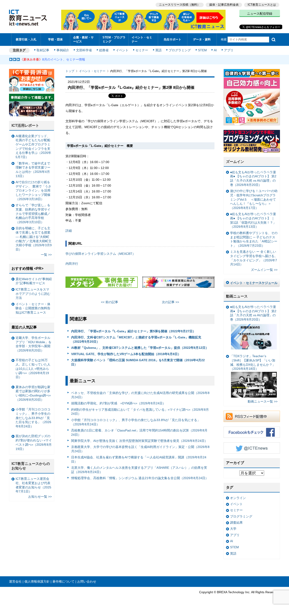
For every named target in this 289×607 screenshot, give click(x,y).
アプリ (228, 50)
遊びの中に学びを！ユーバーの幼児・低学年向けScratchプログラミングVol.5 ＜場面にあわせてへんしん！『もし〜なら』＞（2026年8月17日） (253, 199)
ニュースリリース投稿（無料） (179, 4)
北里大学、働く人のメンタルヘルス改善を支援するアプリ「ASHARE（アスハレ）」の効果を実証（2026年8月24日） (139, 470)
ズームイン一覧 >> (264, 270)
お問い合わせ (86, 581)
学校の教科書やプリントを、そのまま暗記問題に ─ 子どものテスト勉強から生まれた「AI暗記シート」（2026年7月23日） (253, 239)
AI (215, 50)
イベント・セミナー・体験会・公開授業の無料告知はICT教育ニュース (33, 308)
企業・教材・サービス (83, 39)
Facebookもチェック (252, 432)
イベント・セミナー (142, 39)
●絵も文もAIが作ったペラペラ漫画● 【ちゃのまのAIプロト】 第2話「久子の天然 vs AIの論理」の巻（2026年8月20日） (253, 178)
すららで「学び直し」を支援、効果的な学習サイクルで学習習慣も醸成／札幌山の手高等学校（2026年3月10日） (33, 213)
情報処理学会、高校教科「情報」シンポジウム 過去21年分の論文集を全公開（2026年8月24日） (139, 478)
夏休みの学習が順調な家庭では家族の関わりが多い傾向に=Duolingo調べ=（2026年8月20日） (33, 393)
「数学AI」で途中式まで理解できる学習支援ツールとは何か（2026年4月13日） (33, 170)
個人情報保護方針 (37, 581)
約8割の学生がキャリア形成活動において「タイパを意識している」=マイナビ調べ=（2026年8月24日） (140, 412)
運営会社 (15, 581)
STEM (202, 50)
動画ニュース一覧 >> (262, 401)
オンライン (238, 498)
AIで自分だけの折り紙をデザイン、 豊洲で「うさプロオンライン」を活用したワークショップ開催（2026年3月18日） (33, 190)
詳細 (68, 230)
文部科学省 (84, 50)
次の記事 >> (170, 302)
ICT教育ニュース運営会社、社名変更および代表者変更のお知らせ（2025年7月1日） (33, 485)
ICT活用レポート (25, 125)
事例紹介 (62, 50)
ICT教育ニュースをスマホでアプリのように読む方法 (33, 294)
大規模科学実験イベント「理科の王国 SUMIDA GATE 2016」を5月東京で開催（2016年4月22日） (138, 362)
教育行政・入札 (26, 39)
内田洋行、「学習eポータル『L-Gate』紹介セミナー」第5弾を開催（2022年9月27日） (133, 331)
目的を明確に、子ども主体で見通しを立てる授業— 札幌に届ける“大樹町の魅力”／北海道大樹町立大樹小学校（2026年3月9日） (34, 238)
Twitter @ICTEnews (252, 448)
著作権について (63, 581)
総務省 (104, 50)
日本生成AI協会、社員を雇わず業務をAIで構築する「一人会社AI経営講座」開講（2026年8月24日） (138, 459)
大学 (233, 528)
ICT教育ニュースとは (262, 4)
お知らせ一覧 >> (40, 496)
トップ (69, 71)
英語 (158, 50)
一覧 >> (46, 254)
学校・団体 (55, 39)
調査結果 (236, 522)
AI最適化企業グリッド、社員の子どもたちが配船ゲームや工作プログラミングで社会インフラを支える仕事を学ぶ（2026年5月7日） (33, 146)
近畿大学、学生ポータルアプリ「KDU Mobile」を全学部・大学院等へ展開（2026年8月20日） (33, 344)
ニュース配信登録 (259, 13)
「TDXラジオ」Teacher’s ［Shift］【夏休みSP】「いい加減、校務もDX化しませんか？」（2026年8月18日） (252, 362)
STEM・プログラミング (114, 39)
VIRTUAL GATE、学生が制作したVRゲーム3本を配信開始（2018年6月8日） (126, 354)
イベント (122, 50)
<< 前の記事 (109, 302)
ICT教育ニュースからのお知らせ (31, 466)
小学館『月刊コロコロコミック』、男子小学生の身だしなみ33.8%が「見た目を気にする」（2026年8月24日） (135, 422)
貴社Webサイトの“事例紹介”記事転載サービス (34, 281)
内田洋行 (71, 263)
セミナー (141, 50)
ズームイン (235, 162)
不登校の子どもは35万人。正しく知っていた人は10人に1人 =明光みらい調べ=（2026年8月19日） (33, 368)
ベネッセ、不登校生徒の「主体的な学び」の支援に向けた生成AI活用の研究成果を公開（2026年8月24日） (140, 395)
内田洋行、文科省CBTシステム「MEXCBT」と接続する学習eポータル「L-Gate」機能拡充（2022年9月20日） (136, 339)
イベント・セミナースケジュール (253, 283)
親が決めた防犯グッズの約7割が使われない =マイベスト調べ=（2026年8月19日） (34, 442)
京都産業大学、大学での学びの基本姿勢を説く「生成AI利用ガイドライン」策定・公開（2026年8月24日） (140, 449)
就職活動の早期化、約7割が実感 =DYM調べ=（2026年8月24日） (118, 403)
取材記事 (43, 50)
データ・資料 (202, 39)
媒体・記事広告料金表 (224, 4)
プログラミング (180, 50)
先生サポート (172, 39)
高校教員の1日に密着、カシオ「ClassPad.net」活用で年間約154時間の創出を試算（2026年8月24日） (139, 432)
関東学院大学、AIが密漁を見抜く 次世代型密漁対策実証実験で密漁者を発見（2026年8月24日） (139, 441)
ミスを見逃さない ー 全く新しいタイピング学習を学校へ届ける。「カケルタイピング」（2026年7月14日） (253, 258)
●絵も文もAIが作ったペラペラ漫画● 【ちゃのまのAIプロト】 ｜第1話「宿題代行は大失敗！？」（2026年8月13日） (253, 220)
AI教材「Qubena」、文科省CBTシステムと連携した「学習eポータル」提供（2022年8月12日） (140, 347)
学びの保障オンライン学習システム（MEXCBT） (100, 253)
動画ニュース (237, 296)
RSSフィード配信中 (252, 416)
